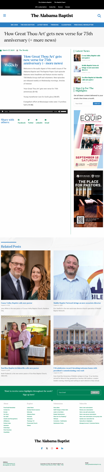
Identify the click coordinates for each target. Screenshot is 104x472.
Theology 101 (31, 421)
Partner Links (7, 423)
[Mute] (59, 111)
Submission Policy (59, 423)
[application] (34, 111)
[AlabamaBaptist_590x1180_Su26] (88, 139)
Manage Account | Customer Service (89, 423)
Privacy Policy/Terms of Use (48, 465)
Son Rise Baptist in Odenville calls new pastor (92, 79)
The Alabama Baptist (44, 2)
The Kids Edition (27, 25)
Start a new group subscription (88, 414)
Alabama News (31, 414)
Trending (55, 25)
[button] (99, 16)
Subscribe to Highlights (86, 421)
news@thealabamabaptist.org (93, 464)
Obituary (56, 418)
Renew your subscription (86, 410)
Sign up (97, 103)
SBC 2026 (14, 25)
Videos (29, 425)
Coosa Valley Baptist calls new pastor (91, 57)
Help (58, 465)
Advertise (6, 425)
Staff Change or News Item (61, 410)
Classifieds (66, 25)
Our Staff (6, 416)
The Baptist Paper (60, 2)
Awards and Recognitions (10, 418)
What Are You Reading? (60, 416)
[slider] (64, 111)
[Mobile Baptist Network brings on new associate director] (77, 68)
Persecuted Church (32, 423)
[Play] (3, 111)
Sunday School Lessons (33, 410)
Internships (7, 427)
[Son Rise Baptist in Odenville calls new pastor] (77, 79)
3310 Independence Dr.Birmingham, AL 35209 (9, 464)
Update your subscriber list (87, 418)
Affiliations (6, 421)
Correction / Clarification (60, 421)
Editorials (29, 412)
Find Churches (7, 430)
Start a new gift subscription (87, 412)
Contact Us (7, 410)
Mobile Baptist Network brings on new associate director (90, 68)
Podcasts (29, 416)
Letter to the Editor (59, 412)
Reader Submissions (59, 414)
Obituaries (29, 418)
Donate (5, 412)
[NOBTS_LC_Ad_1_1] (88, 199)
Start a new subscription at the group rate (91, 416)
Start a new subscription (86, 407)
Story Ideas (57, 407)
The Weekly (23, 50)
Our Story (6, 414)
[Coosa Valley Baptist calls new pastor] (77, 57)
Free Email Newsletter (83, 25)
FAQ (62, 465)
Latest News (42, 25)
